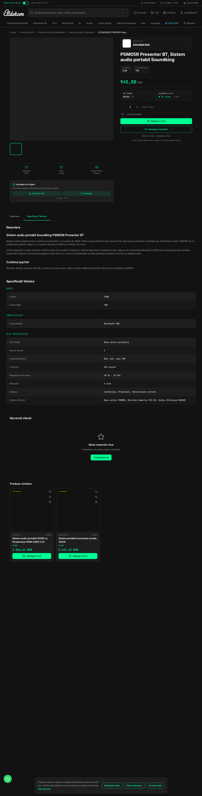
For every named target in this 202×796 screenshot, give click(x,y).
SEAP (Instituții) (39, 3)
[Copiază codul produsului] (132, 96)
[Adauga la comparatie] (50, 497)
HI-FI (54, 23)
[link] (32, 524)
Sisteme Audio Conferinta (81, 32)
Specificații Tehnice (37, 216)
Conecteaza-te (101, 457)
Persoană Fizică (12, 3)
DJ (80, 23)
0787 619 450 (149, 3)
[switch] (25, 3)
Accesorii (155, 23)
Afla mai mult (44, 788)
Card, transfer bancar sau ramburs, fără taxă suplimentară (156, 140)
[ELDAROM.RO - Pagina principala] (14, 12)
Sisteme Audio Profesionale (51, 32)
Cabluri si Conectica (126, 23)
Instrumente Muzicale (17, 23)
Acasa (13, 32)
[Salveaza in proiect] (50, 502)
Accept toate (155, 785)
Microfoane (67, 23)
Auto (143, 23)
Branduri (191, 23)
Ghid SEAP (173, 23)
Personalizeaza (134, 785)
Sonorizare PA (40, 23)
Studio (90, 23)
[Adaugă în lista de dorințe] (122, 114)
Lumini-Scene (104, 23)
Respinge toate (112, 785)
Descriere (14, 216)
